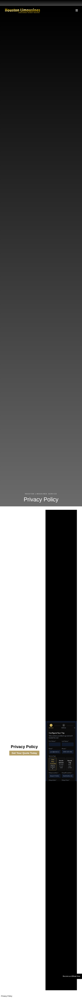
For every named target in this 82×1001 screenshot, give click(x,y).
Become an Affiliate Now (71, 976)
